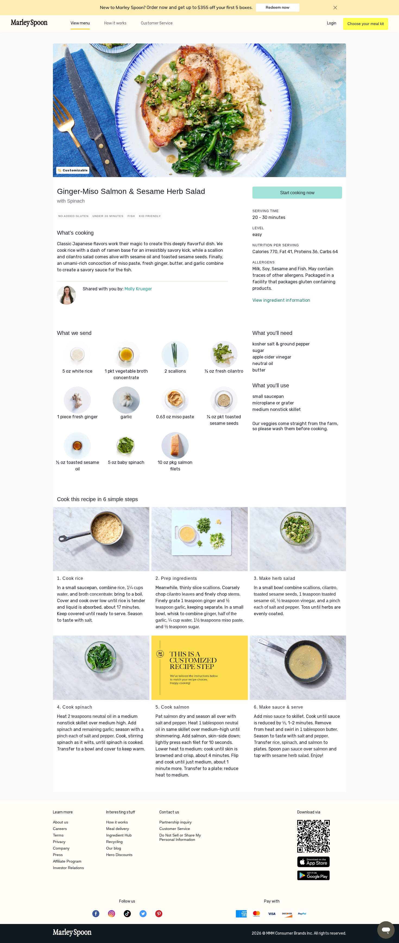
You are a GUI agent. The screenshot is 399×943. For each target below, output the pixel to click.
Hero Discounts (119, 855)
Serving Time (265, 211)
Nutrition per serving (275, 245)
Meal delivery (117, 828)
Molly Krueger (138, 288)
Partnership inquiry (175, 822)
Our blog (113, 848)
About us (60, 822)
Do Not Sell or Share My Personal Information (180, 837)
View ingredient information (281, 300)
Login (331, 23)
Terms (58, 835)
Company (61, 848)
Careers (60, 828)
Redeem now (277, 7)
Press (58, 855)
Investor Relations (68, 868)
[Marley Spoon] (72, 933)
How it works (115, 23)
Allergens (263, 262)
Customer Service (157, 23)
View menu (80, 23)
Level (258, 228)
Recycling (114, 842)
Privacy (59, 842)
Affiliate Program (67, 861)
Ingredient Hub (119, 835)
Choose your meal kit (365, 23)
